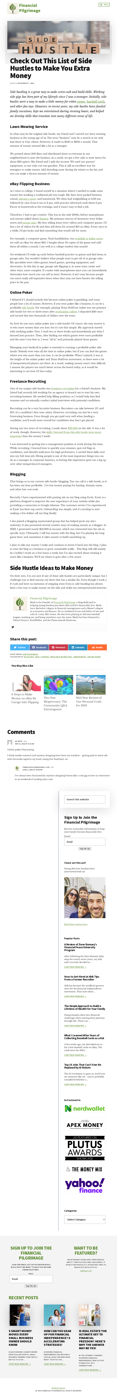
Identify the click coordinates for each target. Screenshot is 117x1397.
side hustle (28, 307)
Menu (106, 5)
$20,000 (73, 428)
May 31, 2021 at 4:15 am (24, 744)
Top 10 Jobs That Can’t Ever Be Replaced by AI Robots (82, 1066)
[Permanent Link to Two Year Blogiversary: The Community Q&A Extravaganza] (58, 677)
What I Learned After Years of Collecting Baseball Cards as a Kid (84, 1036)
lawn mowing (79, 657)
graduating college (66, 311)
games (81, 101)
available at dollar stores (89, 238)
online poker (94, 657)
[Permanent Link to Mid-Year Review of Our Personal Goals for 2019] (91, 677)
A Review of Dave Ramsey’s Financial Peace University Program (80, 947)
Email (67, 836)
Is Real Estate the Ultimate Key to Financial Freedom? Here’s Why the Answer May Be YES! (93, 1339)
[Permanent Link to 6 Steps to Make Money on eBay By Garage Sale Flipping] (26, 677)
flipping (44, 218)
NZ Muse (18, 741)
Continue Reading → (75, 967)
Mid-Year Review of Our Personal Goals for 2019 (89, 701)
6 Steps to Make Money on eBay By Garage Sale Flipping (25, 698)
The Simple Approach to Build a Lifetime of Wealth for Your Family (84, 1007)
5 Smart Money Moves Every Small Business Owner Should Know (21, 1338)
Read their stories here (75, 924)
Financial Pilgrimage (64, 602)
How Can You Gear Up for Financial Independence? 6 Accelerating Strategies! (57, 1338)
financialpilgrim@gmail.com (36, 767)
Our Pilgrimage (30, 654)
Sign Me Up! (85, 849)
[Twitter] (13, 627)
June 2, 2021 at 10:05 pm (33, 770)
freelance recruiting (62, 388)
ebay (37, 657)
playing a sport (27, 198)
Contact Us (86, 1271)
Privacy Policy (58, 1388)
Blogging (29, 657)
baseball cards (96, 101)
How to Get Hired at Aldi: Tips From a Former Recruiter (81, 978)
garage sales (29, 222)
